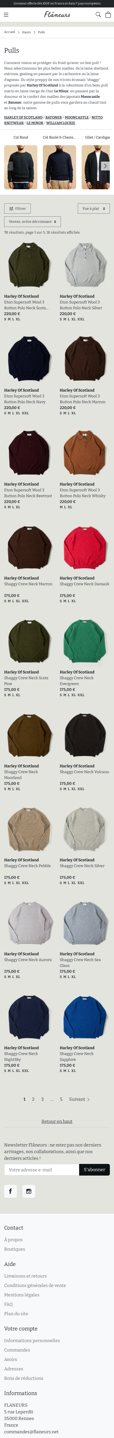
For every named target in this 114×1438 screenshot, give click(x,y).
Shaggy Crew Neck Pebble (27, 866)
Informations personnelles (32, 1340)
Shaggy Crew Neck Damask (84, 584)
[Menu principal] (6, 15)
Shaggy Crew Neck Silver (82, 866)
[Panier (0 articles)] (108, 15)
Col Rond (21, 137)
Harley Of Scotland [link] (21, 296)
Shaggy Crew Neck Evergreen (77, 681)
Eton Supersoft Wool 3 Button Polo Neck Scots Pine (25, 305)
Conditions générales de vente (35, 1285)
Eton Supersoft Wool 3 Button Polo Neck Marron (82, 399)
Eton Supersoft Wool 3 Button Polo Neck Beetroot (28, 493)
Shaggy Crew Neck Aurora (28, 959)
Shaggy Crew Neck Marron (28, 584)
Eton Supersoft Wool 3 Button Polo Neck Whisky (82, 493)
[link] (29, 266)
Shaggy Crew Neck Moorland (21, 775)
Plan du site (16, 1313)
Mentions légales (22, 1294)
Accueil (9, 32)
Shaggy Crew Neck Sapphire (77, 1056)
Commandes (17, 1350)
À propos (13, 1239)
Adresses (13, 1368)
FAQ (8, 1304)
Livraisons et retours (25, 1276)
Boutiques (14, 1249)
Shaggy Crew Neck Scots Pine (26, 681)
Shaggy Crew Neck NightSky (21, 1056)
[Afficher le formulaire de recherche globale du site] (98, 14)
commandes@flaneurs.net (31, 1431)
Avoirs (10, 1359)
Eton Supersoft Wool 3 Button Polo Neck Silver (81, 305)
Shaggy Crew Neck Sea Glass (80, 962)
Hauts (26, 32)
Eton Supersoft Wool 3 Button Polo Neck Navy (24, 399)
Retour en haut (57, 1121)
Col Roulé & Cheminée (59, 137)
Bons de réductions (23, 1378)
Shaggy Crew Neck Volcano (84, 772)
